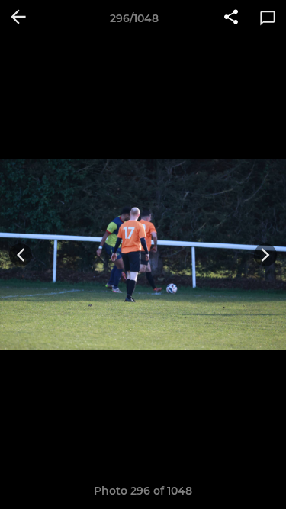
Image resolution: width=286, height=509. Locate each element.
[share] (231, 18)
